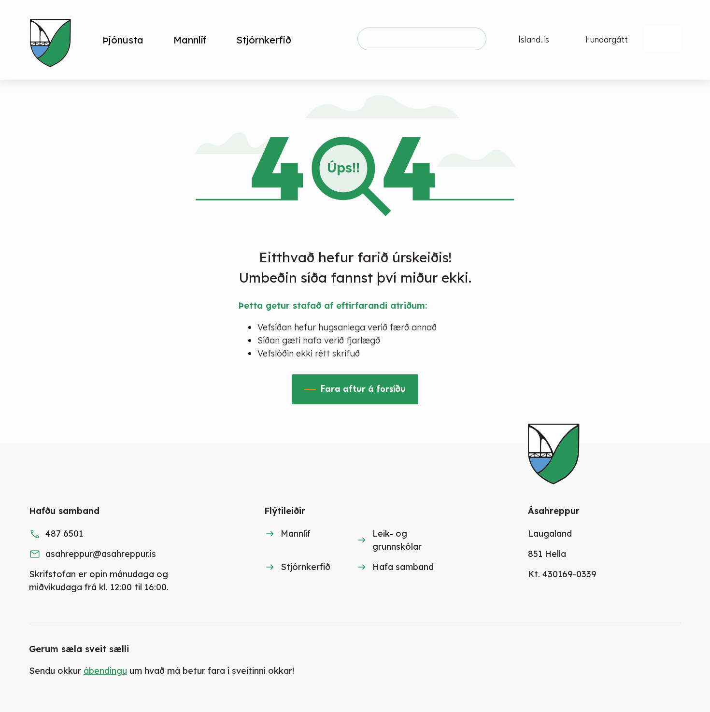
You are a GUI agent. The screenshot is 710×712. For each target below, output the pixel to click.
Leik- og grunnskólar (397, 540)
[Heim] (52, 40)
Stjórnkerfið (305, 566)
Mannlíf (296, 533)
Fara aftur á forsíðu (363, 389)
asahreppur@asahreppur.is (100, 553)
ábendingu (105, 670)
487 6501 (64, 533)
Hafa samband (403, 566)
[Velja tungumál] (662, 38)
